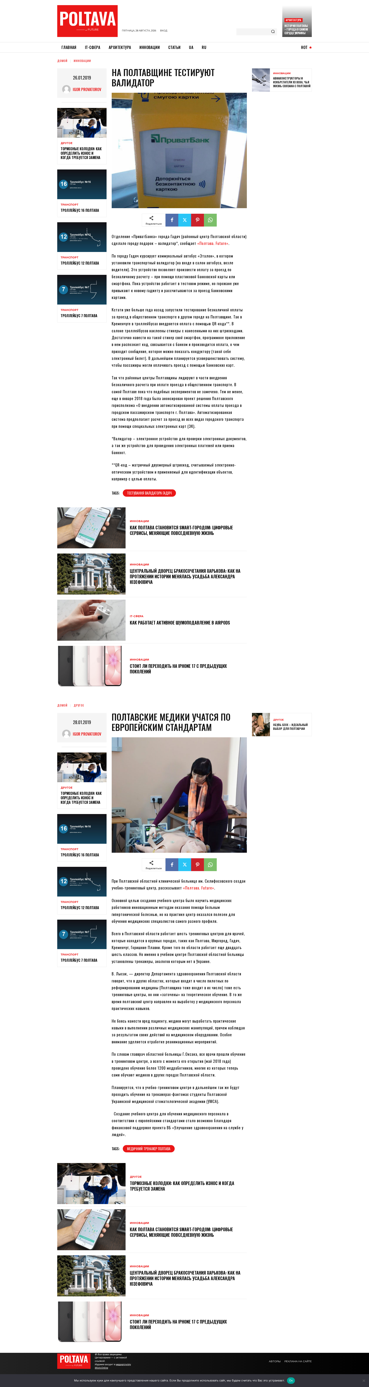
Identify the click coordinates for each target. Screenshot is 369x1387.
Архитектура (293, 20)
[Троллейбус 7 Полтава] (82, 290)
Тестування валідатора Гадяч (149, 493)
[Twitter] (184, 220)
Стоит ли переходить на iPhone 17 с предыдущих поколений (178, 669)
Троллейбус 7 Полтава (79, 315)
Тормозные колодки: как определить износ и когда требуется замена (81, 153)
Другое (66, 143)
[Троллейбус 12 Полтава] (82, 237)
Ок (291, 1380)
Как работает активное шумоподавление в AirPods (180, 622)
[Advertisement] (284, 126)
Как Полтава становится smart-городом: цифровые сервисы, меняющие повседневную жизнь (181, 530)
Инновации (82, 60)
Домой (62, 60)
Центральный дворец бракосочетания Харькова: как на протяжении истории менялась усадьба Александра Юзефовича (185, 576)
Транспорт (69, 204)
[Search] (273, 31)
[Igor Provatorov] (67, 89)
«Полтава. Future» (212, 243)
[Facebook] (171, 220)
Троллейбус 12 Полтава (80, 263)
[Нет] (364, 1380)
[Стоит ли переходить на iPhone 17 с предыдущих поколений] (91, 666)
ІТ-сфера (137, 616)
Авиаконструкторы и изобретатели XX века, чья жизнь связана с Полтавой (291, 82)
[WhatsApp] (210, 220)
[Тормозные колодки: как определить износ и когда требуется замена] (82, 123)
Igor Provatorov (87, 89)
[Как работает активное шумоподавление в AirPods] (91, 620)
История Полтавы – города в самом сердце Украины (296, 29)
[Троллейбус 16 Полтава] (82, 184)
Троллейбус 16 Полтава (80, 210)
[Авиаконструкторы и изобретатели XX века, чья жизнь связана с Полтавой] (261, 80)
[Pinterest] (197, 220)
